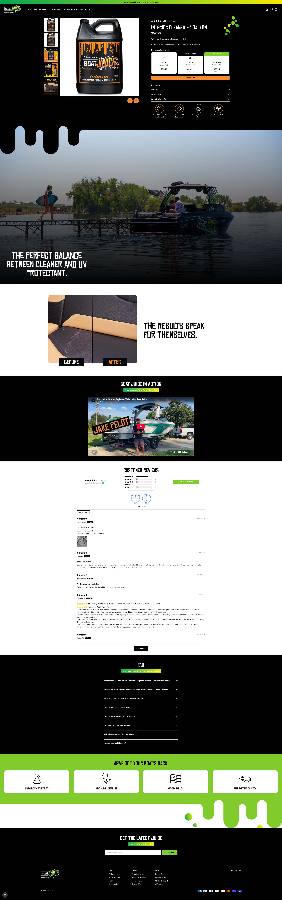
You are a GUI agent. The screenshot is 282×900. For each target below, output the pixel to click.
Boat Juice (51, 891)
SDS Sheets (159, 884)
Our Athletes (72, 9)
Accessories (113, 884)
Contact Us (85, 9)
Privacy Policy (137, 881)
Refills (111, 881)
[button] (271, 9)
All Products (113, 874)
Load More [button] (141, 649)
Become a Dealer (161, 877)
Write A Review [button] (186, 481)
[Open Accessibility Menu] (5, 895)
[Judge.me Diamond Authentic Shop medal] (135, 498)
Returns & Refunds (139, 877)
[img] (82, 519)
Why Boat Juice (58, 9)
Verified (141, 506)
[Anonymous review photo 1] (82, 541)
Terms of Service (138, 884)
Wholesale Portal (161, 881)
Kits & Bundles (114, 877)
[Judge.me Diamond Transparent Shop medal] (146, 498)
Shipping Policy (138, 874)
